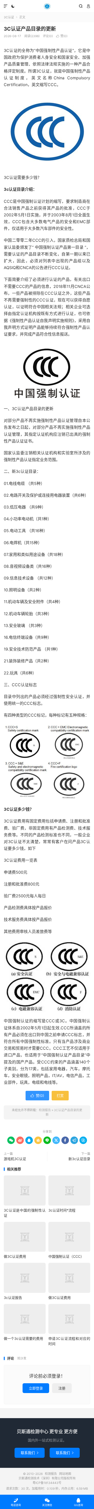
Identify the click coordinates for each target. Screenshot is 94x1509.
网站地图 (65, 1474)
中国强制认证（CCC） (66, 1256)
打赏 (60, 1095)
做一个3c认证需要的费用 (23, 1338)
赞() (61, 36)
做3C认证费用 (15, 1256)
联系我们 (29, 1453)
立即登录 (36, 1388)
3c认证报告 (13, 1297)
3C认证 (9, 17)
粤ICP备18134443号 (47, 1483)
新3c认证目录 (79, 1159)
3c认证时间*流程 (61, 1210)
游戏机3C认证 (15, 1159)
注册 (61, 1388)
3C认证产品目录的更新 (30, 29)
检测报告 (47, 6)
